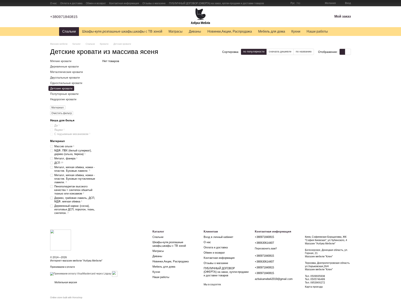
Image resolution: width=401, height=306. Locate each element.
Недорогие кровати (63, 99)
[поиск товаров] (338, 31)
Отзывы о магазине (154, 3)
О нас (53, 3)
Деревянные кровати (64, 66)
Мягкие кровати (60, 61)
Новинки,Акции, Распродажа (229, 31)
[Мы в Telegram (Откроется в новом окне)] (284, 3)
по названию (304, 51)
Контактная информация (124, 3)
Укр (298, 3)
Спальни (69, 31)
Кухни (295, 31)
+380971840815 (63, 17)
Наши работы (317, 31)
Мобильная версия (65, 282)
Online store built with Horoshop (66, 297)
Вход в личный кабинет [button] (218, 237)
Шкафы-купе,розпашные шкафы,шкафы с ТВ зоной (122, 31)
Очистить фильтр (61, 113)
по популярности (253, 51)
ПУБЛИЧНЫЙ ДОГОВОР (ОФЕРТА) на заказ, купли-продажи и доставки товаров (216, 3)
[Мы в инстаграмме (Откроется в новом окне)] (279, 3)
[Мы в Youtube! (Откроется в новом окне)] (274, 3)
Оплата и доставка (71, 3)
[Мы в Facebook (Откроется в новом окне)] (269, 3)
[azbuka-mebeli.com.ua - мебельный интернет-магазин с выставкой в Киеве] (60, 239)
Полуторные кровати (64, 93)
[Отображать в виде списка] (348, 52)
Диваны (195, 31)
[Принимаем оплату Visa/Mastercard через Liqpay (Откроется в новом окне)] (80, 273)
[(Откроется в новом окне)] (114, 273)
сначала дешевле (280, 51)
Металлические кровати (66, 72)
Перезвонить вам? (266, 248)
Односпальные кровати (66, 83)
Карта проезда (314, 286)
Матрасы (176, 31)
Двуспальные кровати (65, 77)
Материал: (57, 107)
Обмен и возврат (96, 3)
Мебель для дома (271, 31)
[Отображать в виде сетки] (342, 52)
